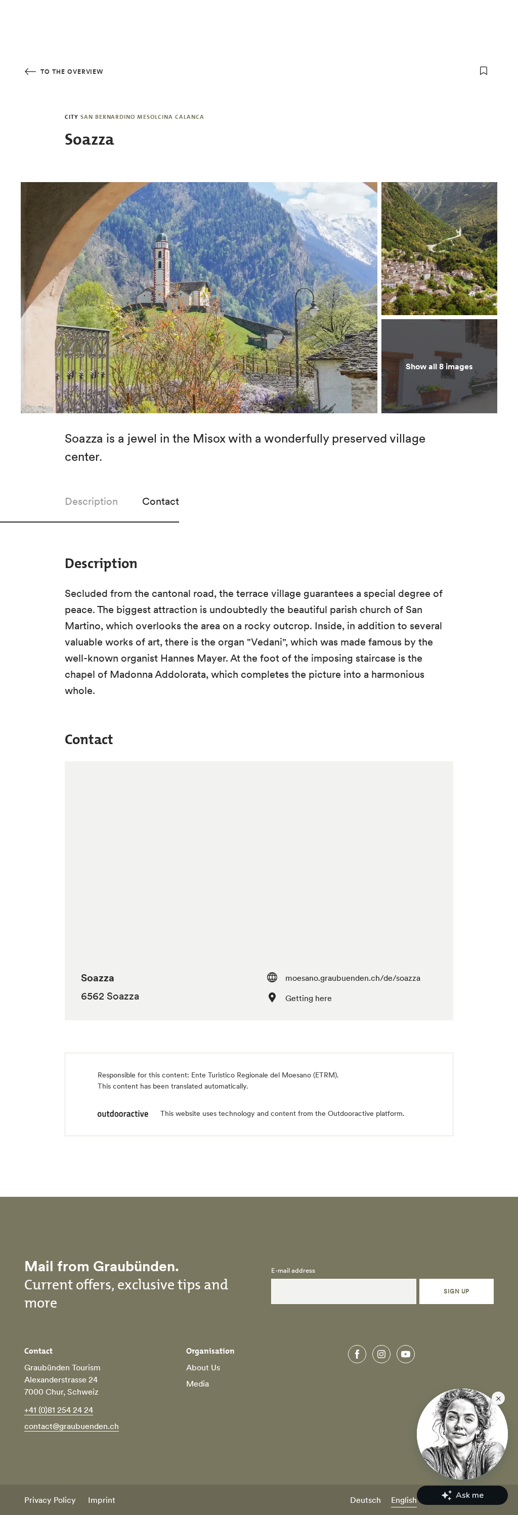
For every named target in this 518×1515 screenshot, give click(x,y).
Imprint (101, 1500)
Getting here (308, 998)
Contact (160, 501)
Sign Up (456, 1291)
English (404, 1500)
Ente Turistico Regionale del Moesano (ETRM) (264, 1074)
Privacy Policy (50, 1500)
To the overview (70, 71)
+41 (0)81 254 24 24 (58, 1410)
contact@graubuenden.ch (71, 1426)
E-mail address (293, 1271)
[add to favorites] (483, 71)
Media (197, 1383)
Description (91, 501)
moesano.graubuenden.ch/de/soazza (352, 978)
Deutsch (365, 1500)
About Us (203, 1367)
